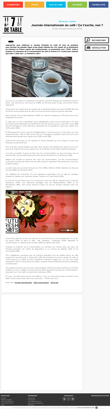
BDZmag (31, 405)
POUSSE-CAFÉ (98, 5)
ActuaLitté (31, 398)
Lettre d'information (7, 401)
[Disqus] (42, 320)
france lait (54, 282)
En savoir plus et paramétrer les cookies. (86, 407)
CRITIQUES (77, 5)
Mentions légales (6, 399)
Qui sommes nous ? (7, 403)
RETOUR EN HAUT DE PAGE (100, 395)
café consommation (41, 282)
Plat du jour (63, 21)
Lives (2, 405)
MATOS (34, 5)
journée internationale (23, 282)
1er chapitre (31, 399)
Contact (3, 398)
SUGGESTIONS (13, 5)
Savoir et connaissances (35, 403)
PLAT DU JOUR (55, 5)
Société (73, 21)
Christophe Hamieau (66, 28)
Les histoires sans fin (34, 401)
